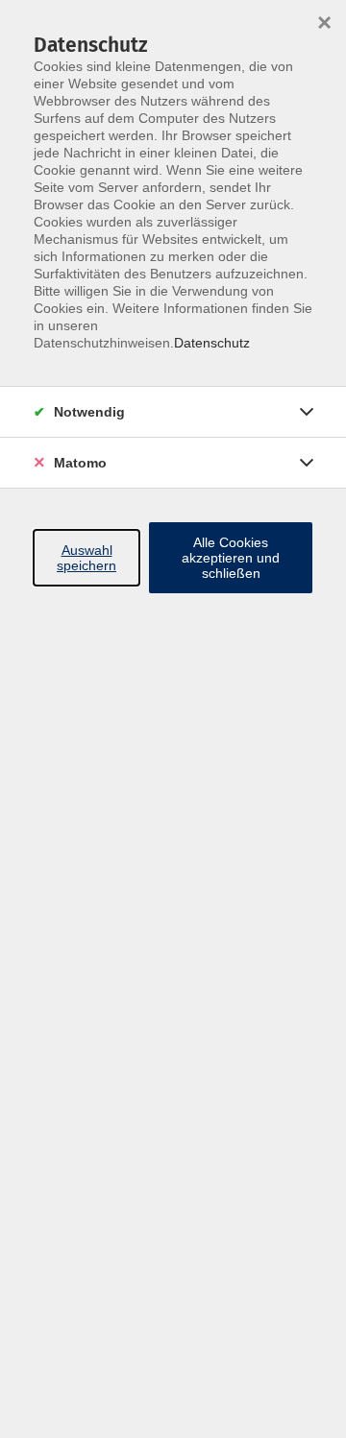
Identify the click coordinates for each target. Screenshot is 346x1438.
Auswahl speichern (86, 557)
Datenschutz (212, 342)
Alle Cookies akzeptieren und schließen (231, 558)
